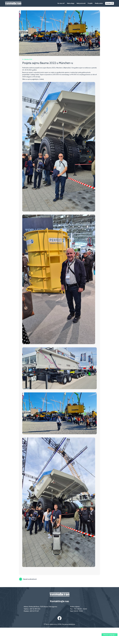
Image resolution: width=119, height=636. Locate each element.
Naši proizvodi (81, 3)
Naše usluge (70, 3)
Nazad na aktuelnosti (30, 579)
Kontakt (108, 3)
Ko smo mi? (61, 3)
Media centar (99, 3)
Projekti (90, 3)
